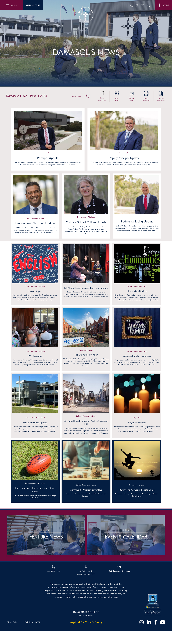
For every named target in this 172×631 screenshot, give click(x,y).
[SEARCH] (148, 5)
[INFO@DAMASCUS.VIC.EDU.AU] (142, 5)
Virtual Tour (33, 5)
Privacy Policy (12, 622)
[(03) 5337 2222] (131, 5)
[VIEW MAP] (137, 5)
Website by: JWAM (32, 622)
